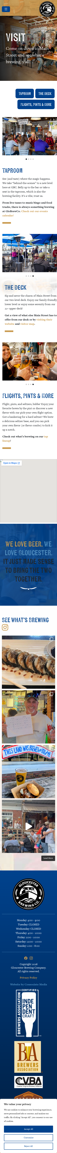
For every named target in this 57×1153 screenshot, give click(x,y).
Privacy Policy (28, 977)
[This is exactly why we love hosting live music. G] (28, 826)
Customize (28, 1137)
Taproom (25, 93)
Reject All (28, 1146)
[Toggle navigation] (6, 9)
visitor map (27, 324)
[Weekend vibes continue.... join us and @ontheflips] (28, 662)
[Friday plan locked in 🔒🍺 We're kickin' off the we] (28, 771)
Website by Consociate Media (28, 984)
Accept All (28, 1129)
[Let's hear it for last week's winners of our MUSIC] (28, 716)
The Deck (44, 93)
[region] (28, 1126)
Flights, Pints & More (36, 104)
